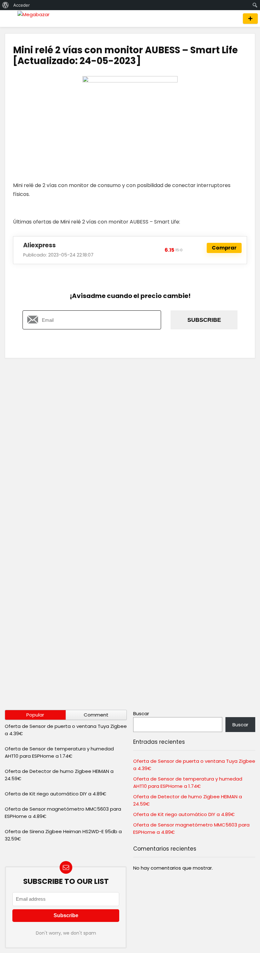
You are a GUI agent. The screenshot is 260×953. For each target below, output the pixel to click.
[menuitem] (5, 5)
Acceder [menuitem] (21, 5)
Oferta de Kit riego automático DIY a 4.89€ (55, 793)
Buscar (141, 713)
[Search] (232, 18)
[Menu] (7, 18)
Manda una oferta (250, 18)
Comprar (224, 247)
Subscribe (204, 320)
